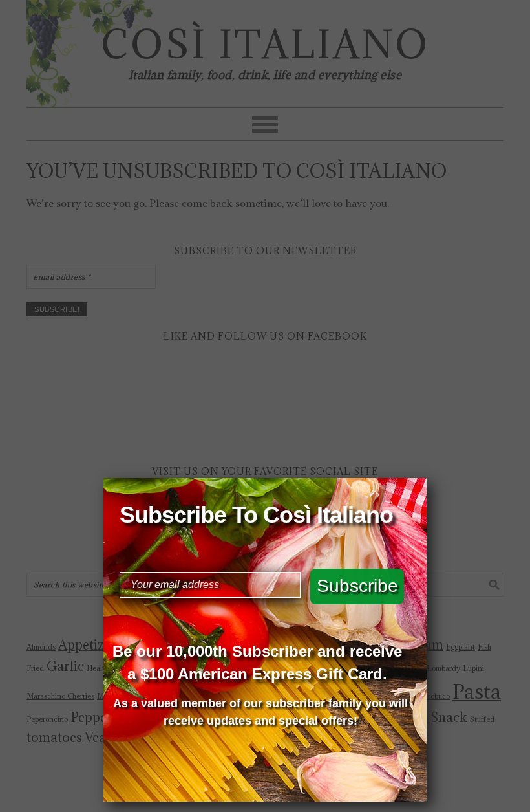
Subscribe (357, 586)
